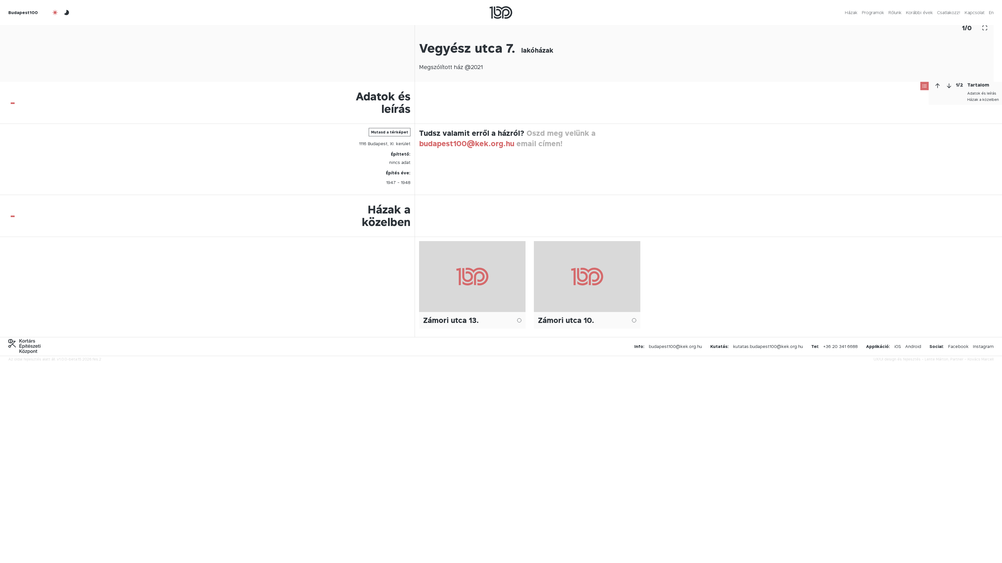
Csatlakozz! (948, 12)
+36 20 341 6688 (840, 346)
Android (913, 346)
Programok (873, 12)
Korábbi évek (919, 12)
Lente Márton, (937, 359)
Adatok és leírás (981, 93)
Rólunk (895, 12)
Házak (851, 12)
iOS (897, 346)
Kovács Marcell (981, 359)
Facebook (958, 346)
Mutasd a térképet (389, 132)
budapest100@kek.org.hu (466, 143)
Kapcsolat (974, 12)
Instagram (983, 346)
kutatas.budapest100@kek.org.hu (768, 346)
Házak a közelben (983, 99)
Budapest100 (23, 12)
